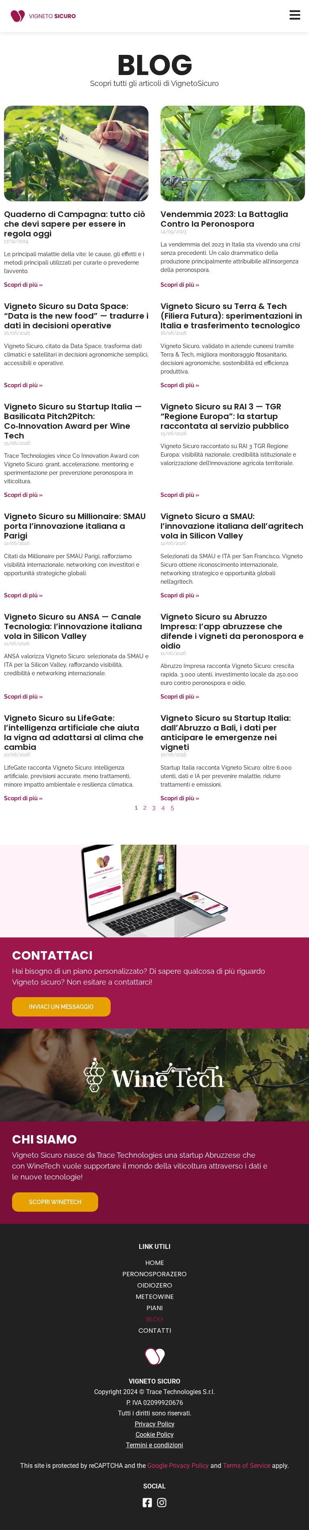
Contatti (154, 1330)
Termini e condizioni (154, 1445)
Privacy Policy (155, 1424)
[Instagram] (161, 1502)
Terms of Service (247, 1465)
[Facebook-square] (147, 1502)
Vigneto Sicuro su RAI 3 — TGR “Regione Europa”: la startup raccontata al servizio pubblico (225, 416)
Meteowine (155, 1296)
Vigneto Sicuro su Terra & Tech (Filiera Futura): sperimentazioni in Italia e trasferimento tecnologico (231, 316)
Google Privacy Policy (178, 1465)
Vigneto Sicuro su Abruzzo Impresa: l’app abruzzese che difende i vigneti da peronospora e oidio (232, 631)
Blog (154, 1319)
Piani (154, 1308)
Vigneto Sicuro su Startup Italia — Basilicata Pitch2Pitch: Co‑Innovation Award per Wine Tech (73, 421)
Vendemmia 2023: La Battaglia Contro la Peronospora (224, 219)
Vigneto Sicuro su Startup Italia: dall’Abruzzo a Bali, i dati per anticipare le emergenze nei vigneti (226, 732)
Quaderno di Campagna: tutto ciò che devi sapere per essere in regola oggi (74, 224)
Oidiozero (154, 1285)
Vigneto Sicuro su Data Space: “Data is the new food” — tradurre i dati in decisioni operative (76, 316)
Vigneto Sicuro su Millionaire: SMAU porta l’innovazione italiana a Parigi (75, 526)
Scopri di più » (23, 285)
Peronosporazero (154, 1274)
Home (154, 1262)
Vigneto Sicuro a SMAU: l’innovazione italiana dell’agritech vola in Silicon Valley (232, 526)
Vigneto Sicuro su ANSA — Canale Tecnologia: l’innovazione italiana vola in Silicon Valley (73, 626)
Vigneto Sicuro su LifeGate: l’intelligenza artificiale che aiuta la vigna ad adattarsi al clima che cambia (74, 732)
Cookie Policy (155, 1434)
